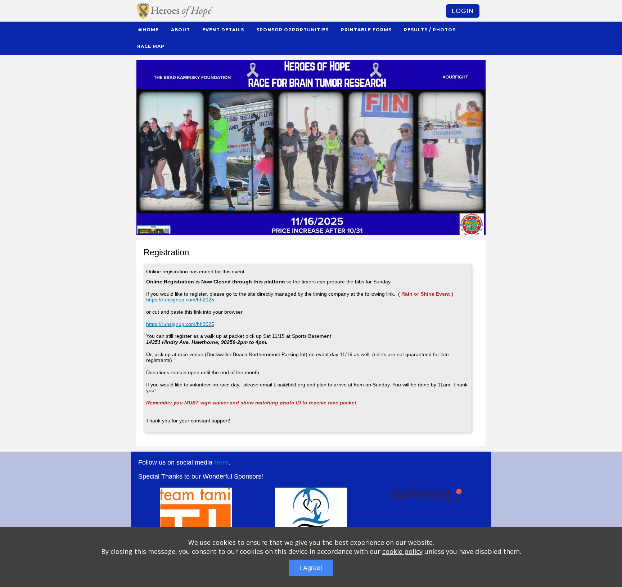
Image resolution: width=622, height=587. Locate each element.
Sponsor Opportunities (292, 29)
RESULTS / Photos (430, 29)
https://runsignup (165, 300)
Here (221, 462)
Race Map (150, 46)
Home (151, 29)
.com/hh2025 (199, 300)
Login (463, 10)
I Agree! (311, 568)
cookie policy (402, 551)
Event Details (223, 29)
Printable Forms (366, 29)
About (180, 29)
